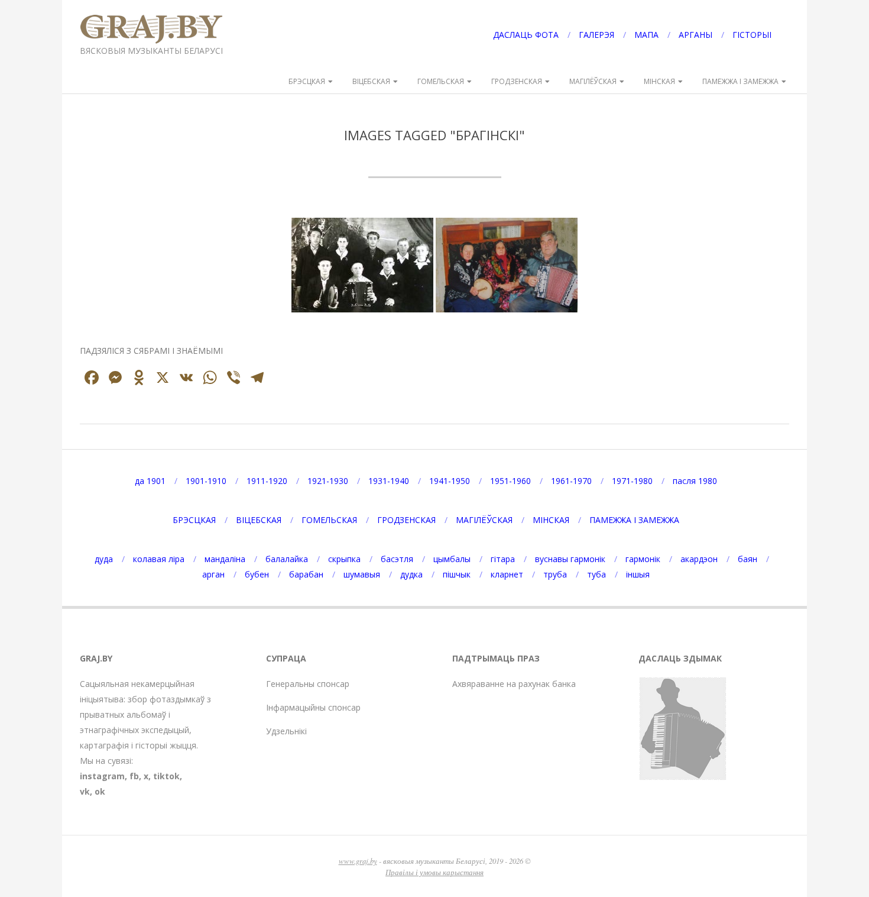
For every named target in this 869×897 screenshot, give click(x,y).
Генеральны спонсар (307, 683)
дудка (411, 574)
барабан (306, 574)
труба (555, 574)
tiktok (166, 776)
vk (85, 791)
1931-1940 (388, 480)
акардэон (699, 558)
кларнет (507, 574)
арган (213, 574)
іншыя (638, 574)
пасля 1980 (695, 480)
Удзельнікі (286, 731)
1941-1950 (449, 480)
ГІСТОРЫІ (751, 34)
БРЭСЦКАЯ (306, 81)
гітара (503, 558)
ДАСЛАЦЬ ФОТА (526, 34)
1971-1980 (632, 480)
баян (747, 558)
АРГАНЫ (695, 34)
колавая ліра (158, 558)
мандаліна (225, 558)
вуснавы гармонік (570, 558)
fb (134, 776)
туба (596, 574)
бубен (257, 574)
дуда (104, 558)
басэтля (397, 558)
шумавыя (361, 574)
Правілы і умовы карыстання (434, 872)
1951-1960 (510, 480)
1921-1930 (327, 480)
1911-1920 (267, 480)
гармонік (642, 558)
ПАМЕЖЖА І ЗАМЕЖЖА (740, 81)
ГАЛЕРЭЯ (596, 34)
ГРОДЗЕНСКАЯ (516, 81)
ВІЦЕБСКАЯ (371, 81)
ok (100, 791)
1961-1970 (571, 480)
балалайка (286, 558)
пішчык (457, 574)
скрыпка (344, 558)
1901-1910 (206, 480)
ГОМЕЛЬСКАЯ (440, 81)
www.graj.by (358, 861)
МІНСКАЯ (659, 81)
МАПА (646, 34)
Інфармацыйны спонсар (313, 707)
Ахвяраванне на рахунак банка (514, 683)
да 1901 (150, 480)
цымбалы (452, 558)
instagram (102, 776)
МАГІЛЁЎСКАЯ (593, 81)
